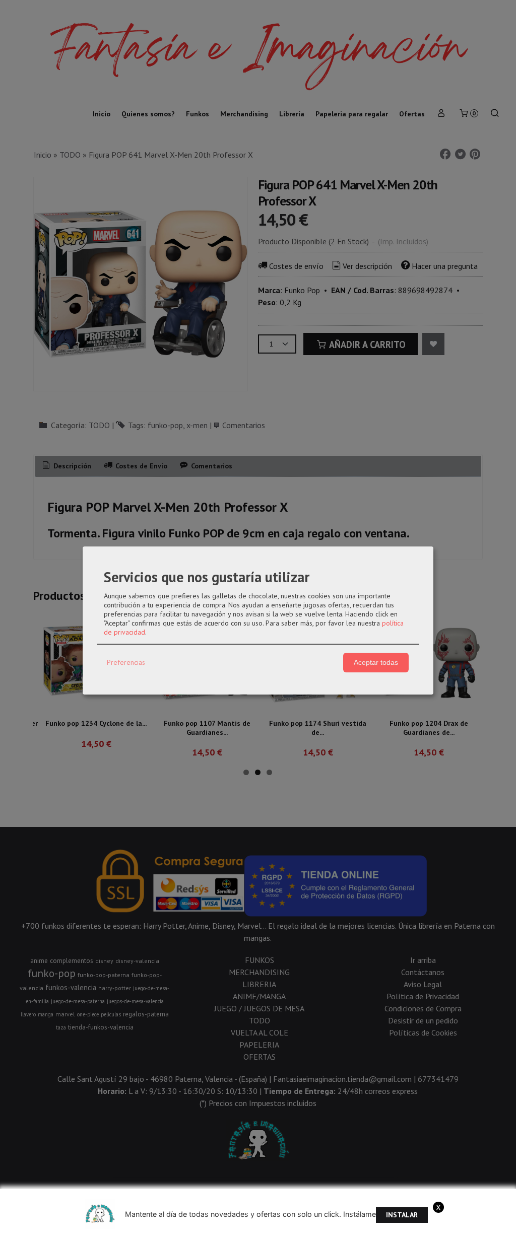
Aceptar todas (376, 662)
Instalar (402, 1214)
